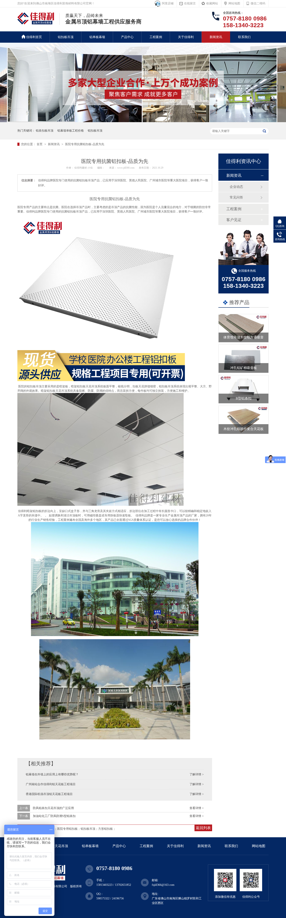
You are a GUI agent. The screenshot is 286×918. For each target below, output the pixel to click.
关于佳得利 (186, 37)
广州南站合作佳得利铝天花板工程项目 (51, 784)
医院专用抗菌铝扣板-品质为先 (84, 144)
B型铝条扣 (243, 398)
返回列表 (203, 828)
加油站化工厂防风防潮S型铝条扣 (54, 816)
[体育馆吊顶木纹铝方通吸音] (243, 328)
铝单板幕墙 (97, 37)
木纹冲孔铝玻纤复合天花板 (243, 429)
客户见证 (233, 220)
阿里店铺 (167, 3)
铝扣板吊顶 (65, 37)
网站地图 (234, 3)
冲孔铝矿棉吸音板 (243, 368)
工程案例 (155, 37)
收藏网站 (212, 3)
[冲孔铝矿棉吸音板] (243, 359)
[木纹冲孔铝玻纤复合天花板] (243, 420)
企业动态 (236, 186)
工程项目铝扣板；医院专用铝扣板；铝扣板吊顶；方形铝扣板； (75, 828)
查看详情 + (196, 808)
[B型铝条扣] (243, 389)
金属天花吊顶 (58, 846)
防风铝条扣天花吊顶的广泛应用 (53, 808)
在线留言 (190, 3)
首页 (40, 144)
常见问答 (236, 197)
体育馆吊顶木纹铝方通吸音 (243, 337)
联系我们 (244, 37)
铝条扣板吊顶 (44, 130)
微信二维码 (258, 3)
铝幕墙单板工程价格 (70, 130)
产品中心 (127, 37)
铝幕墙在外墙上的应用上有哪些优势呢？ (52, 774)
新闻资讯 (216, 37)
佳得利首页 (34, 37)
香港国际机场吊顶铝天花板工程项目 (49, 794)
